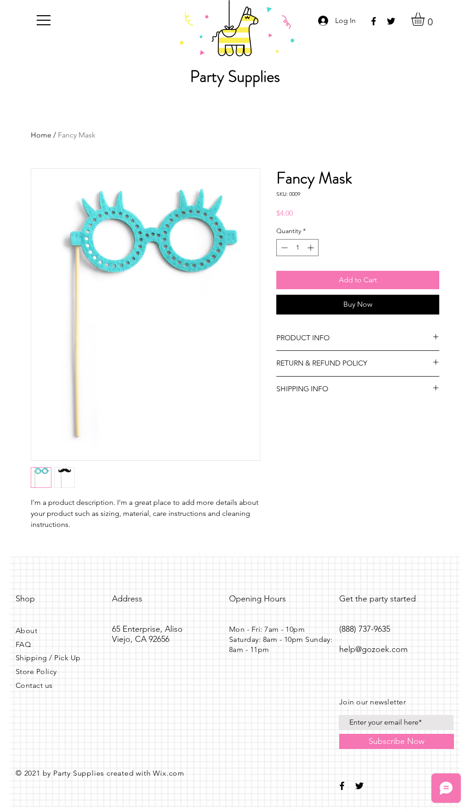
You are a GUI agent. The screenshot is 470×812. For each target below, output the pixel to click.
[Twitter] (391, 21)
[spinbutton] (297, 248)
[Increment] (311, 248)
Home (41, 135)
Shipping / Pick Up (48, 657)
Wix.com (169, 773)
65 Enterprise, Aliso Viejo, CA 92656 (147, 634)
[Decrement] (283, 248)
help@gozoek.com (373, 649)
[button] (43, 20)
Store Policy (36, 671)
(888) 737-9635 (364, 629)
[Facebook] (373, 21)
